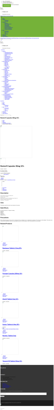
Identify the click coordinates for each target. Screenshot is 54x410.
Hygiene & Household (8, 29)
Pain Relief (6, 77)
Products (4, 22)
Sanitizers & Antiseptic (8, 97)
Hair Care (6, 71)
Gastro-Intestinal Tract (8, 57)
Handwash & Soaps (8, 95)
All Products (7, 31)
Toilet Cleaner (7, 99)
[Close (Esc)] (0, 408)
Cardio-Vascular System (8, 52)
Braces (6, 92)
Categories (3, 49)
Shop (3, 30)
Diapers (6, 65)
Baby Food (6, 63)
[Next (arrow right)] (1, 409)
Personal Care (7, 24)
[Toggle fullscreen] (2, 408)
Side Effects (5, 189)
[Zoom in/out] (3, 408)
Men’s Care (6, 72)
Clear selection (6, 174)
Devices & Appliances (8, 28)
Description (4, 187)
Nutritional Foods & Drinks (9, 89)
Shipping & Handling (6, 387)
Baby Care (6, 64)
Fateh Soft (7, 402)
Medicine (4, 51)
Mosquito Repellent (8, 96)
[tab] (28, 187)
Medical (4, 19)
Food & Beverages (8, 26)
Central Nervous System (9, 53)
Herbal (6, 78)
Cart (5, 32)
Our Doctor (6, 20)
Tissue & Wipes (7, 98)
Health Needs (7, 25)
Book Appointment (7, 5)
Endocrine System (8, 55)
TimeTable (6, 21)
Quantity (1, 173)
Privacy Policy (5, 384)
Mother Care (7, 68)
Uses (3, 188)
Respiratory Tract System (9, 59)
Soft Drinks (6, 84)
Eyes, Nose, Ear (7, 56)
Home (3, 18)
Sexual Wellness (7, 75)
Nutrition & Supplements (9, 27)
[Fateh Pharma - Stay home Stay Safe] (6, 15)
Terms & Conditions (6, 385)
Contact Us (4, 35)
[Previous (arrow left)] (0, 409)
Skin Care (6, 74)
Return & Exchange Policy (7, 386)
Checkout (6, 33)
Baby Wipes (7, 67)
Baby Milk (6, 62)
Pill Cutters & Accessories (9, 93)
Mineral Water (7, 83)
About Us (4, 34)
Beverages (6, 82)
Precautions (5, 190)
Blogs (3, 103)
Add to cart (2, 176)
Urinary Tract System (8, 60)
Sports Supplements (8, 90)
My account (6, 108)
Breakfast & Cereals (8, 85)
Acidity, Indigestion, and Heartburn (10, 80)
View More (2, 100)
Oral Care (6, 73)
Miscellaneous (7, 58)
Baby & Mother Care (8, 23)
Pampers (8, 66)
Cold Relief (6, 79)
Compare (1, 178)
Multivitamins (7, 87)
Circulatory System (8, 54)
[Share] (1, 408)
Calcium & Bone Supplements (9, 88)
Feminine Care (7, 70)
